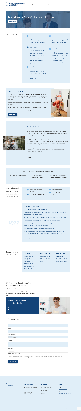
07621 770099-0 (12, 310)
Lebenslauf (10, 348)
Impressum (67, 408)
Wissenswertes (59, 4)
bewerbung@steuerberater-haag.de (17, 308)
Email (9, 328)
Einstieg (31, 4)
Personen (42, 4)
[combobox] (10, 337)
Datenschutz (73, 408)
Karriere (66, 4)
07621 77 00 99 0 (63, 389)
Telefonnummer (12, 334)
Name (9, 322)
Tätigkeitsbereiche (50, 4)
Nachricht (10, 340)
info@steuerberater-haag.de (65, 393)
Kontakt (72, 4)
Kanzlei (36, 4)
